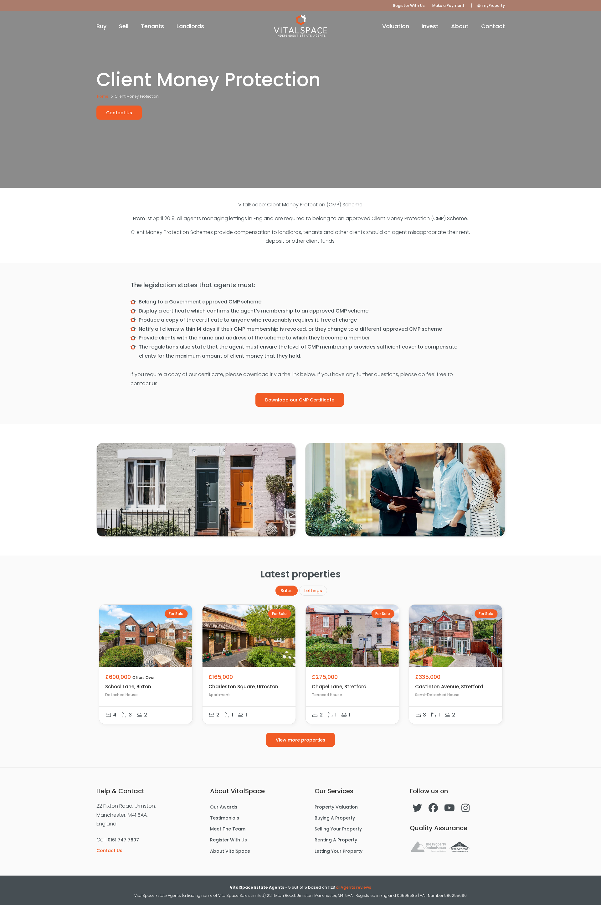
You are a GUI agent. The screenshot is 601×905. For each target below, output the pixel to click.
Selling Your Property (338, 829)
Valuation (395, 26)
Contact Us (119, 113)
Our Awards (223, 807)
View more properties (300, 740)
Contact (493, 26)
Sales (286, 590)
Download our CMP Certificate (299, 400)
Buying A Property (335, 818)
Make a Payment (448, 5)
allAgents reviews (353, 887)
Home (102, 96)
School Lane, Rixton (128, 686)
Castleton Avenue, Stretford (449, 686)
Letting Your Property (338, 851)
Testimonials (224, 818)
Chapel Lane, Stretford (339, 686)
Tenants (152, 26)
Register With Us (409, 5)
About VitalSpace (230, 851)
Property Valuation (336, 807)
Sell (123, 26)
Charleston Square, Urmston (243, 686)
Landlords (190, 26)
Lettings (313, 590)
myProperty (493, 5)
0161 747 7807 (123, 840)
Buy (101, 26)
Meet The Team (227, 829)
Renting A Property (336, 840)
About (460, 26)
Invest (430, 26)
